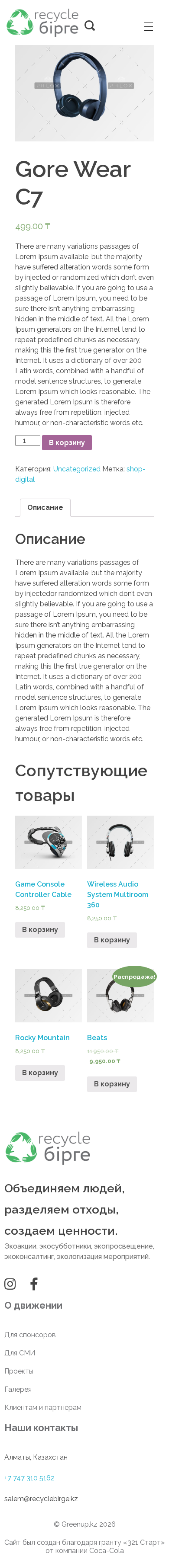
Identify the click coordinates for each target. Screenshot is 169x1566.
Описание (45, 507)
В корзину (67, 443)
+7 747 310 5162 (29, 1478)
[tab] (45, 508)
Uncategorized (77, 469)
